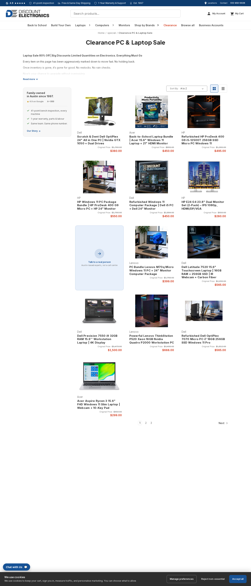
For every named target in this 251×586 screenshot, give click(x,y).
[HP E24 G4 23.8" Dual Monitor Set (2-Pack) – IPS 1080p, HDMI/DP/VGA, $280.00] (204, 177)
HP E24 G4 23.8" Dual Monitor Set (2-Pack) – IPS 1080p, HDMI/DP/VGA (203, 205)
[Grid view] (214, 89)
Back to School (37, 25)
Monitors (124, 25)
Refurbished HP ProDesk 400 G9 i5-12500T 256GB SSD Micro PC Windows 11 (203, 140)
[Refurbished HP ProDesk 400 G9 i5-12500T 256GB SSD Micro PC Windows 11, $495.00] (204, 111)
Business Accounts (211, 25)
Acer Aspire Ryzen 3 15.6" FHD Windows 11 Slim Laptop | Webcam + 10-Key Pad (98, 404)
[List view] (223, 89)
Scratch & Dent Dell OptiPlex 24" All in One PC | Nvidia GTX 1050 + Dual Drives (99, 140)
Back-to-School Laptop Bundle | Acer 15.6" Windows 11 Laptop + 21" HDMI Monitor (151, 140)
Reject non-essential (213, 579)
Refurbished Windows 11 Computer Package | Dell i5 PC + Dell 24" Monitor (151, 205)
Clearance (170, 25)
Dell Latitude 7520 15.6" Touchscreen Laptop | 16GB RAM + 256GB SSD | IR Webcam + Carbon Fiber (201, 272)
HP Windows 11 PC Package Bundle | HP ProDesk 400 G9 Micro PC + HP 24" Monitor (98, 205)
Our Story (32, 130)
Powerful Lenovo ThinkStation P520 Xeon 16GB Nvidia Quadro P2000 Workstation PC (151, 339)
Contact (223, 3)
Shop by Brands (145, 25)
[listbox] (193, 88)
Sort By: (174, 88)
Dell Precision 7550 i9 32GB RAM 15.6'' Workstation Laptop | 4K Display (97, 339)
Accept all (237, 579)
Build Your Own (61, 25)
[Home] (27, 13)
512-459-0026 (237, 3)
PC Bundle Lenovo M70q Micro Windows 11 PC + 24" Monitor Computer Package (151, 270)
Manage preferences (181, 579)
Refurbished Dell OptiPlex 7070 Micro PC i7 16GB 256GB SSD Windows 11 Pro (203, 339)
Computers (102, 25)
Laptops (80, 25)
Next (222, 423)
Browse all (188, 25)
